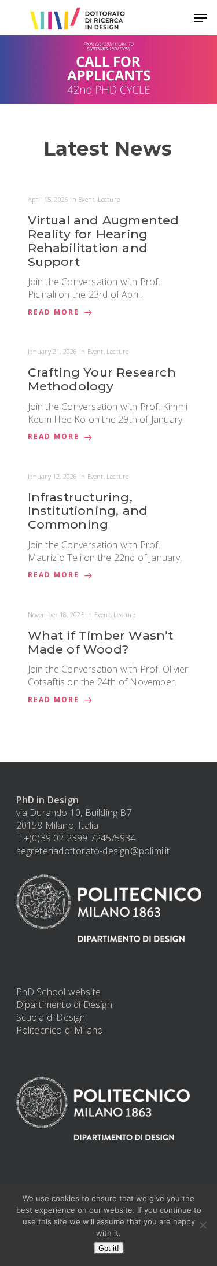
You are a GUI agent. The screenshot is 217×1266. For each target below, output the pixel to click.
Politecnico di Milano (60, 1030)
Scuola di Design (51, 1017)
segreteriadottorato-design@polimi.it (93, 850)
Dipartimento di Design (64, 1004)
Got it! (108, 1248)
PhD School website (58, 992)
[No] (202, 1225)
